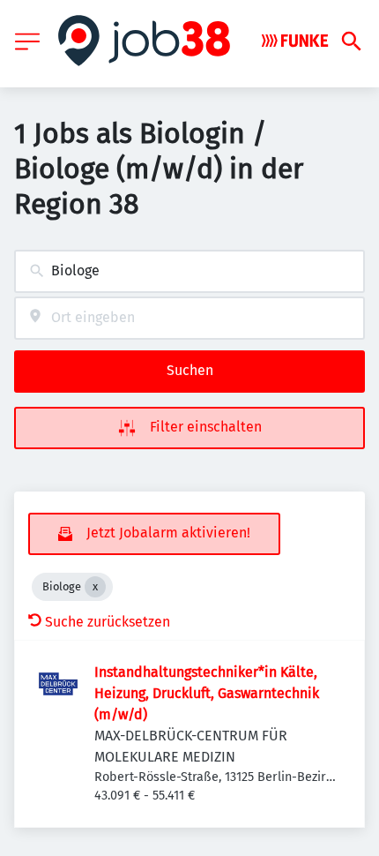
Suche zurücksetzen (107, 621)
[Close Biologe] (95, 586)
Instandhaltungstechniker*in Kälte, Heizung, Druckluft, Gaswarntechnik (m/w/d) (206, 693)
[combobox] (189, 271)
